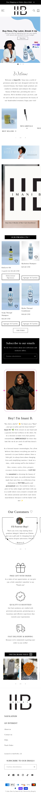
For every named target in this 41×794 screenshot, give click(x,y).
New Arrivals (26, 126)
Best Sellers (8, 131)
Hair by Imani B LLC (16, 791)
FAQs (6, 740)
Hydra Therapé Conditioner (27, 309)
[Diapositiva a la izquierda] (15, 137)
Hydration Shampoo (29, 263)
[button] (3, 10)
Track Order (8, 745)
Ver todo (20, 330)
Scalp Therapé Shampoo (7, 314)
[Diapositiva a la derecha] (25, 137)
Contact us (8, 735)
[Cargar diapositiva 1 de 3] (18, 64)
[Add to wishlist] (16, 261)
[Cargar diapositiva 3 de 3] (23, 64)
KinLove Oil (6, 267)
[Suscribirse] (34, 356)
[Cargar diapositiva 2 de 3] (20, 64)
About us (7, 729)
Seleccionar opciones (10, 277)
